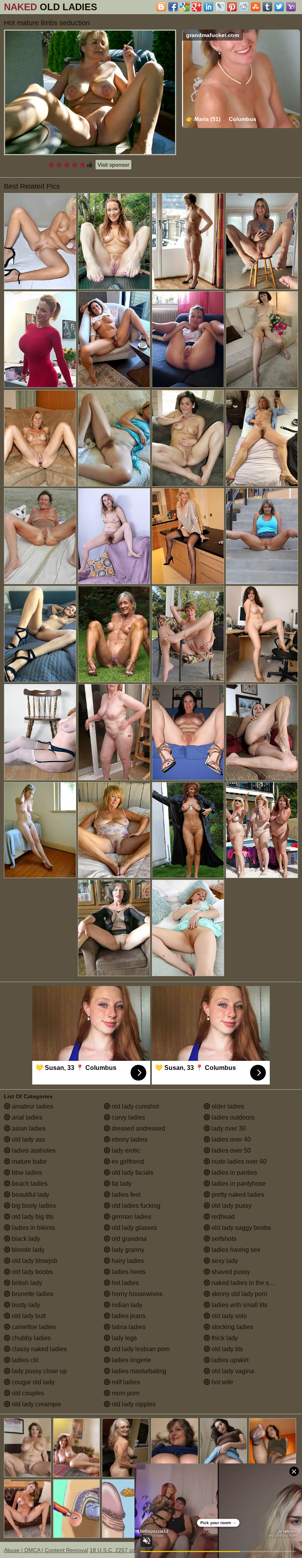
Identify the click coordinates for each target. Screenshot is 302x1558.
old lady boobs (31, 1271)
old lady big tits (31, 1216)
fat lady (121, 1183)
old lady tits (226, 1349)
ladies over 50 (230, 1150)
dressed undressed (137, 1128)
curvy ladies (127, 1117)
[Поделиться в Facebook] (173, 6)
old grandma (128, 1238)
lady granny (127, 1249)
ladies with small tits (238, 1305)
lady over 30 (228, 1128)
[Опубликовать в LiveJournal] (220, 6)
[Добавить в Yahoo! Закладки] (291, 6)
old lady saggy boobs (240, 1227)
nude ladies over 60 (238, 1161)
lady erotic (125, 1150)
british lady (26, 1282)
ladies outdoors (232, 1117)
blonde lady (27, 1249)
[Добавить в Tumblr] (267, 6)
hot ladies (124, 1282)
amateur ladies (31, 1106)
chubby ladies (30, 1338)
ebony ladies (128, 1139)
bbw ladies (26, 1172)
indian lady (126, 1305)
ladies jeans (127, 1316)
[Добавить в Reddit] (244, 6)
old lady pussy (231, 1205)
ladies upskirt (229, 1360)
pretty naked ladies (237, 1194)
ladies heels (127, 1271)
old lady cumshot (134, 1106)
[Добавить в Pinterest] (232, 6)
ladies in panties (233, 1172)
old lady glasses (133, 1227)
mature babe (28, 1161)
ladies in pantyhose (238, 1183)
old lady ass (27, 1139)
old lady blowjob (33, 1260)
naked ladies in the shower (248, 1282)
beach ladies (29, 1183)
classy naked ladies (38, 1349)
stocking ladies (231, 1327)
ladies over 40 (230, 1139)
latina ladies (127, 1327)
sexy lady (224, 1260)
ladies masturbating (138, 1371)
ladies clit (24, 1360)
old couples (27, 1393)
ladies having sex (235, 1249)
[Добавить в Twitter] (279, 6)
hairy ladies (127, 1260)
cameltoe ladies (33, 1327)
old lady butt (28, 1316)
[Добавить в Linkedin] (208, 6)
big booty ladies (33, 1205)
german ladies (130, 1216)
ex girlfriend (127, 1161)
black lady (25, 1238)
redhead (222, 1216)
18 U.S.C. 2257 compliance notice (132, 1550)
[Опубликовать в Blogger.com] (161, 6)
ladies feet (125, 1194)
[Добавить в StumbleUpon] (255, 6)
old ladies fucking (135, 1205)
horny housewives (136, 1294)
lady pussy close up (38, 1371)
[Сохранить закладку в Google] (185, 6)
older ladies (227, 1106)
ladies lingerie (130, 1360)
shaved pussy (230, 1271)
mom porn (125, 1393)
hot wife (221, 1382)
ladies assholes (32, 1150)
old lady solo (228, 1316)
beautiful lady (29, 1194)
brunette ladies (31, 1294)
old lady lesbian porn (140, 1349)
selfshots (223, 1238)
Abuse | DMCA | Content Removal (46, 1550)
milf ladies (125, 1382)
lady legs (123, 1338)
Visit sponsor (113, 165)
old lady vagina (232, 1371)
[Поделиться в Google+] (196, 6)
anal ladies (26, 1117)
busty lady (25, 1305)
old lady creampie (35, 1404)
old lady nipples (133, 1404)
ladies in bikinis (32, 1227)
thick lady (224, 1338)
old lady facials (131, 1172)
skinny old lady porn (238, 1294)
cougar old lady (32, 1382)
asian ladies (28, 1128)
